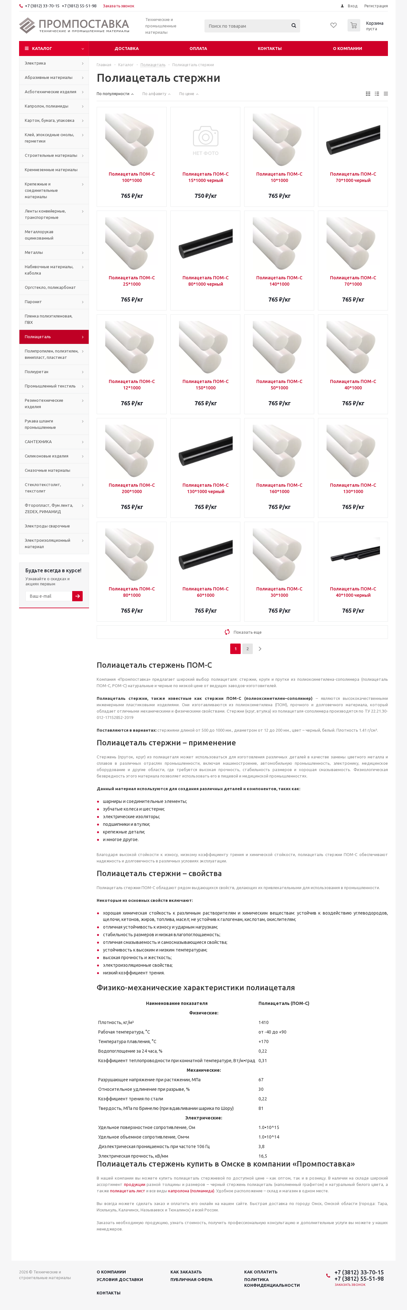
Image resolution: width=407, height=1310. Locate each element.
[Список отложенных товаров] (334, 27)
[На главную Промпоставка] (74, 25)
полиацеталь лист (127, 1190)
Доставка (126, 48)
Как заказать (186, 1272)
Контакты (270, 48)
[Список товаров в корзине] (366, 29)
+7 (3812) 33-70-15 (42, 5)
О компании (347, 48)
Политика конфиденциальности (272, 1282)
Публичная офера (191, 1279)
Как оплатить (261, 1272)
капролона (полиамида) (191, 1190)
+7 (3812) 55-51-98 (79, 5)
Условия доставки (120, 1279)
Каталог (42, 48)
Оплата (198, 48)
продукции (134, 1184)
